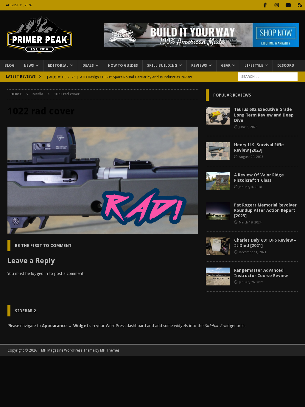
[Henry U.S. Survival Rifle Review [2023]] (218, 151)
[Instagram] (276, 5)
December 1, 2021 (252, 252)
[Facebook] (265, 5)
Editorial (58, 65)
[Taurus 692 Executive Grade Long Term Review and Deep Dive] (218, 116)
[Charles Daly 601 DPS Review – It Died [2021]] (218, 246)
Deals (88, 65)
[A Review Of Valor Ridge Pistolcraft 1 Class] (218, 181)
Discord (285, 65)
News (29, 65)
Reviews (199, 65)
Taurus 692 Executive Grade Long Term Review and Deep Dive (264, 114)
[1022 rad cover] (102, 230)
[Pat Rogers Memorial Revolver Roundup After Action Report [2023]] (218, 211)
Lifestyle (254, 65)
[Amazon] (300, 5)
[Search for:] (268, 76)
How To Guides (123, 65)
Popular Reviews (232, 95)
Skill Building (162, 65)
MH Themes (109, 350)
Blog (9, 65)
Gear (226, 65)
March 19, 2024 (250, 222)
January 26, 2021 (251, 282)
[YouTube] (288, 5)
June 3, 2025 (248, 127)
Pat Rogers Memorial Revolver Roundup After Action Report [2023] (265, 210)
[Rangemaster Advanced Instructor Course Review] (218, 276)
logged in (39, 273)
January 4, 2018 (250, 187)
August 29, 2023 (251, 157)
